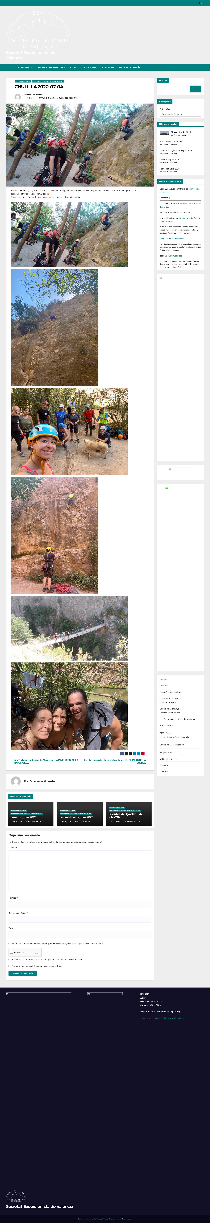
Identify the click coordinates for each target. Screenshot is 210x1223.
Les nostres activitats (169, 698)
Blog (73, 67)
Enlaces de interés (129, 67)
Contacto (108, 67)
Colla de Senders (168, 702)
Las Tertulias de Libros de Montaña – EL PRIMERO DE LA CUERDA (115, 761)
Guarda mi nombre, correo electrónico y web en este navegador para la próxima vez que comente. (58, 943)
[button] (197, 67)
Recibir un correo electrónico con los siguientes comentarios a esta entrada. (47, 959)
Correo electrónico (18, 913)
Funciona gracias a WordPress (90, 1219)
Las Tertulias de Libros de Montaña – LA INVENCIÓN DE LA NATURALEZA (46, 761)
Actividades (89, 67)
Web (11, 928)
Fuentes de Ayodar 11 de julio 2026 (126, 815)
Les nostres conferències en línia (175, 737)
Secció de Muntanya (22, 81)
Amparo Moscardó (34, 822)
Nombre (13, 898)
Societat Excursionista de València (39, 1206)
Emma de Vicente (34, 95)
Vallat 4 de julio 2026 (169, 159)
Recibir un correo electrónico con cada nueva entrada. (37, 966)
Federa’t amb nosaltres (51, 67)
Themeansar (127, 1219)
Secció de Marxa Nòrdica (172, 745)
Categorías (165, 109)
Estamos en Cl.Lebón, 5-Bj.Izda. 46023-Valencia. (162, 1018)
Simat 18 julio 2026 (23, 817)
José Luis (164, 238)
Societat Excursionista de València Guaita (48, 81)
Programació (166, 752)
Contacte (164, 765)
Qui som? (164, 685)
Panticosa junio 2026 (169, 169)
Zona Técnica (166, 725)
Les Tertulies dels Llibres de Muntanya (178, 719)
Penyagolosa (178, 238)
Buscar (163, 80)
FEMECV (164, 771)
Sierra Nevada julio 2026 (76, 817)
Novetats (164, 679)
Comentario (15, 847)
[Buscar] (195, 89)
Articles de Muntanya (170, 712)
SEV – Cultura (166, 733)
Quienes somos (24, 67)
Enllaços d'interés (168, 759)
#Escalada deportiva (68, 98)
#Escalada (53, 98)
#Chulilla (43, 98)
